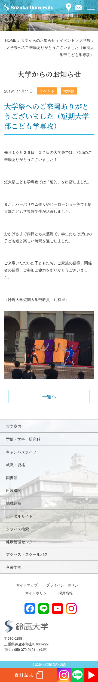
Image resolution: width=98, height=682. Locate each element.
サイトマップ (27, 584)
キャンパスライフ (21, 451)
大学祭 (69, 91)
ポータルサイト (19, 516)
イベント (46, 91)
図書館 (11, 477)
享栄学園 (13, 567)
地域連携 (13, 503)
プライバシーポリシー (64, 584)
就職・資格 (15, 464)
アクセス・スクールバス (27, 554)
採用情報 (66, 592)
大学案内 (13, 426)
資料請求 (24, 675)
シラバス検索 (17, 529)
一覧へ (49, 396)
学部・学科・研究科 (23, 439)
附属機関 (13, 490)
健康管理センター (21, 541)
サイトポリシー (37, 592)
